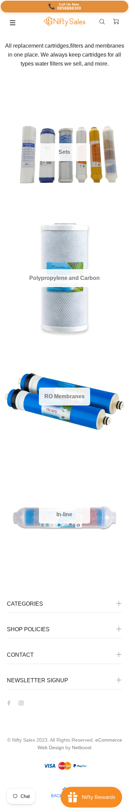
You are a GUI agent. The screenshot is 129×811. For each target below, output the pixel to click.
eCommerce (108, 740)
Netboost (82, 747)
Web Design (50, 747)
